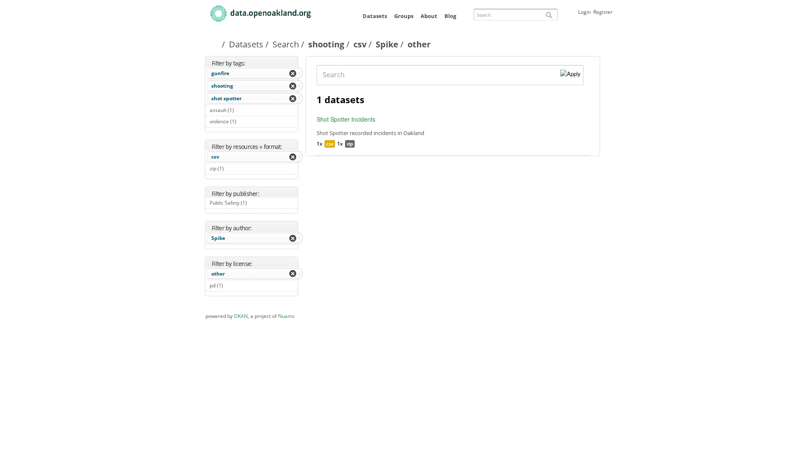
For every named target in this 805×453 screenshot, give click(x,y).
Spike (387, 44)
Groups (403, 16)
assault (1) (243, 110)
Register (603, 12)
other (218, 273)
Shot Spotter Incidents (346, 119)
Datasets (375, 16)
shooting (326, 44)
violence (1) (246, 121)
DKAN (241, 316)
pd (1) (232, 285)
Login (584, 12)
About (429, 16)
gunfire (220, 73)
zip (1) (233, 168)
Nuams (286, 316)
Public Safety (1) (250, 203)
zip (350, 144)
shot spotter (226, 98)
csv (359, 44)
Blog (450, 16)
